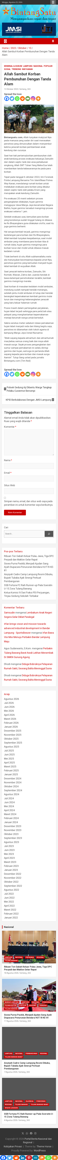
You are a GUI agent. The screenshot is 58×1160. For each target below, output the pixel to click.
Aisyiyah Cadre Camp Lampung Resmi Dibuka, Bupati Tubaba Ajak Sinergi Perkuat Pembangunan (28, 578)
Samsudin (9, 612)
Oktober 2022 (11, 881)
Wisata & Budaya (11, 1108)
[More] (38, 98)
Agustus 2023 (11, 842)
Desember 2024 (12, 778)
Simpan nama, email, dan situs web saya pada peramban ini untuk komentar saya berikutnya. (28, 503)
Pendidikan (46, 1002)
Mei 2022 (9, 901)
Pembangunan (31, 1053)
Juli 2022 (9, 893)
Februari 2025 (11, 770)
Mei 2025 (9, 758)
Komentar (10, 426)
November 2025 (12, 734)
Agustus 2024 (11, 794)
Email (7, 472)
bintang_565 (25, 89)
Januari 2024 (11, 822)
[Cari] (49, 534)
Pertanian (30, 957)
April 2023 (9, 857)
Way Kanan (27, 69)
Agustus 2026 (11, 698)
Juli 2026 (9, 702)
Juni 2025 (9, 754)
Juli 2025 (9, 750)
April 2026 (9, 714)
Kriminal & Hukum (13, 66)
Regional (40, 957)
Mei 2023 (9, 854)
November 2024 (12, 782)
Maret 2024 (10, 814)
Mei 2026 (9, 710)
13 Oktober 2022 (11, 89)
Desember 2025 (12, 730)
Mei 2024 (9, 806)
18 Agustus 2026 (11, 973)
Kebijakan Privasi (13, 1146)
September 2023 (13, 838)
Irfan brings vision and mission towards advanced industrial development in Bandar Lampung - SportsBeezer (27, 628)
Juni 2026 (9, 706)
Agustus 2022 (11, 889)
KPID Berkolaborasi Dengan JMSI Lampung (28, 399)
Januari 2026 (11, 726)
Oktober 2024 (11, 786)
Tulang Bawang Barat (14, 1057)
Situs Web (9, 485)
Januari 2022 (11, 917)
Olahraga (29, 1101)
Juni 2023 (9, 850)
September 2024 (13, 790)
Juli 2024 (9, 798)
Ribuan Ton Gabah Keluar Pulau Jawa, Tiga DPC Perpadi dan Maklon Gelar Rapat (28, 968)
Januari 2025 (11, 774)
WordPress (40, 1150)
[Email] (27, 98)
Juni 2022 (9, 897)
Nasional (38, 66)
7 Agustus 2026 (10, 1072)
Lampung (28, 66)
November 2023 (12, 830)
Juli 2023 (9, 846)
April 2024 (9, 810)
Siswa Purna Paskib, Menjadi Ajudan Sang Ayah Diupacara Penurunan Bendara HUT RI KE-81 (29, 567)
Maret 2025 (10, 766)
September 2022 (13, 885)
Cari (6, 527)
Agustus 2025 (11, 746)
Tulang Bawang (11, 961)
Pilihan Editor (10, 1005)
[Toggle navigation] (5, 41)
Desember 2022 (12, 873)
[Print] (22, 98)
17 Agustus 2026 (11, 1021)
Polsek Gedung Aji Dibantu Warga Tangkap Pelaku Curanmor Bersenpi (29, 389)
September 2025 (13, 742)
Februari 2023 (11, 866)
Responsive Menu (53, 2)
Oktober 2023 (11, 834)
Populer (48, 66)
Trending (16, 69)
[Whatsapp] (17, 98)
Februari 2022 (11, 913)
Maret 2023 (10, 862)
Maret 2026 (10, 718)
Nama (8, 460)
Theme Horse (44, 1146)
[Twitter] (12, 98)
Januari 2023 (11, 869)
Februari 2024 (11, 818)
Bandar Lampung (12, 1002)
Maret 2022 (10, 909)
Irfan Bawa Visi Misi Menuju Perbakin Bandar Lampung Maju (29, 637)
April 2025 (9, 762)
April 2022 (9, 905)
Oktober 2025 (11, 738)
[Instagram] (33, 98)
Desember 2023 (12, 826)
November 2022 (12, 877)
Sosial (7, 69)
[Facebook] (6, 98)
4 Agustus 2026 (10, 1120)
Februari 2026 (11, 722)
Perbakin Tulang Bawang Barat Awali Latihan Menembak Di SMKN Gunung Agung (28, 653)
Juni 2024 (9, 802)
